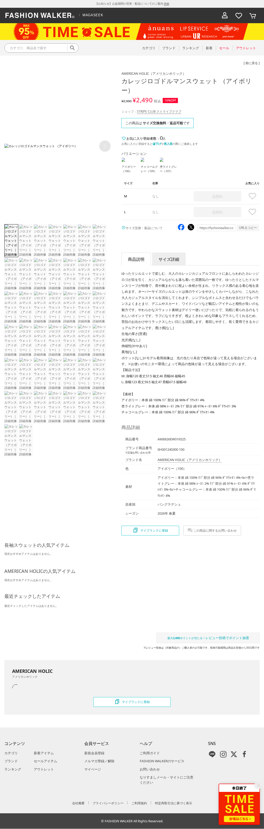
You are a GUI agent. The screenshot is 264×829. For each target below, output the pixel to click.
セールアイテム (45, 761)
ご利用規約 (139, 803)
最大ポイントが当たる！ (208, 637)
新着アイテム (44, 753)
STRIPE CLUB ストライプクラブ (159, 111)
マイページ (92, 769)
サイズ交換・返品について (144, 228)
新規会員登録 (94, 753)
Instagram (223, 754)
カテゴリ (11, 753)
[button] (105, 146)
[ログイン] (225, 15)
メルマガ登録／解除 (99, 761)
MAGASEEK (92, 15)
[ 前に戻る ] (252, 63)
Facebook (244, 754)
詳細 (166, 3)
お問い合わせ (150, 769)
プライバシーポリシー (108, 803)
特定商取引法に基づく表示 (173, 803)
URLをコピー (248, 227)
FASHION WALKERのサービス (162, 761)
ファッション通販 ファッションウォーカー (40, 15)
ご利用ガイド (150, 753)
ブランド (11, 761)
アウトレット (44, 769)
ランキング (12, 769)
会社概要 (78, 803)
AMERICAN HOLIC (153, 73)
